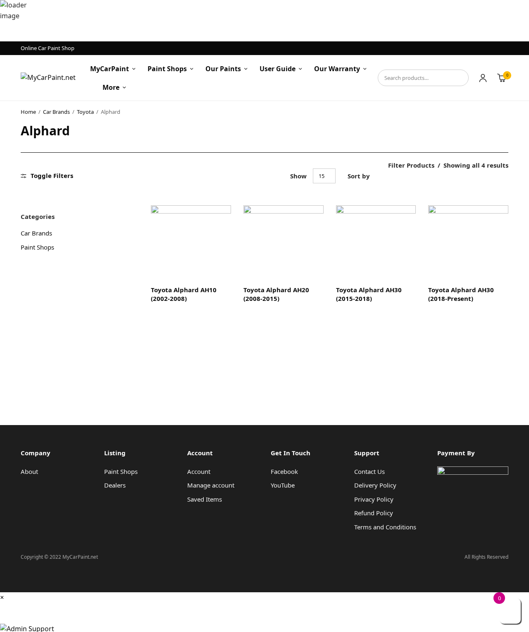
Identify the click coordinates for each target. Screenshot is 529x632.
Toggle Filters (52, 176)
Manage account (210, 485)
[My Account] (483, 77)
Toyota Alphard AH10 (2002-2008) (184, 294)
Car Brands (56, 111)
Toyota (85, 111)
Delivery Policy (375, 485)
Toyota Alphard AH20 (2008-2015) (276, 294)
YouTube (283, 485)
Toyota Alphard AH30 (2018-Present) (461, 294)
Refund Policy (373, 513)
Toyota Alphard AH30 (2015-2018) (369, 294)
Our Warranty (337, 68)
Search (458, 78)
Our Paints (223, 68)
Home (28, 111)
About (29, 471)
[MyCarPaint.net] (48, 77)
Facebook (284, 471)
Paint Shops (167, 68)
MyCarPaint (109, 68)
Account (198, 471)
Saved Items (204, 499)
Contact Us (369, 471)
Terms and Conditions (385, 527)
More (110, 87)
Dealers (115, 485)
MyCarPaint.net (32, 610)
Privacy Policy (373, 499)
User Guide (277, 68)
